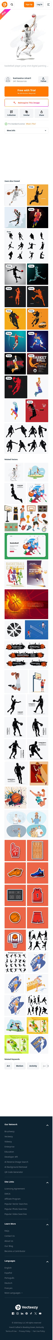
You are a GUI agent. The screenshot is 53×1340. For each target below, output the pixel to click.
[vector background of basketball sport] (26, 854)
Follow (43, 81)
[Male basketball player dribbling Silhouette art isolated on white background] (15, 1022)
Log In (39, 4)
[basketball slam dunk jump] (15, 451)
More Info (11, 128)
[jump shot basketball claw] (15, 429)
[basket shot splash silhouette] (15, 317)
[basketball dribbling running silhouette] (15, 406)
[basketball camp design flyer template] (15, 518)
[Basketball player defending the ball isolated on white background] (15, 1066)
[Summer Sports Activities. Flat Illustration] (15, 714)
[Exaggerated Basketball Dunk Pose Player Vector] (14, 1138)
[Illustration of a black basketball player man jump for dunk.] (16, 951)
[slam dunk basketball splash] (16, 541)
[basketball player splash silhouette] (15, 215)
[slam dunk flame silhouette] (16, 589)
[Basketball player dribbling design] (15, 260)
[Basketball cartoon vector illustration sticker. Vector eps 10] (15, 1215)
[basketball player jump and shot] (15, 237)
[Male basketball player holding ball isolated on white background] (15, 999)
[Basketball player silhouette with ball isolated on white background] (15, 1044)
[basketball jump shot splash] (15, 361)
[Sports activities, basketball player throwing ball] (15, 1162)
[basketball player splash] (15, 384)
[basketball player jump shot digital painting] (14, 650)
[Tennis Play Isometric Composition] (16, 900)
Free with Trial (27, 91)
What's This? (31, 124)
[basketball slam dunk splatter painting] (15, 473)
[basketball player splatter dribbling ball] (15, 193)
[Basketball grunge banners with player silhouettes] (26, 925)
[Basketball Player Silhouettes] (26, 617)
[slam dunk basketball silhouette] (15, 496)
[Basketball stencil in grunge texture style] (14, 879)
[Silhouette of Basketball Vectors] (26, 288)
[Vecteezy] (4, 4)
